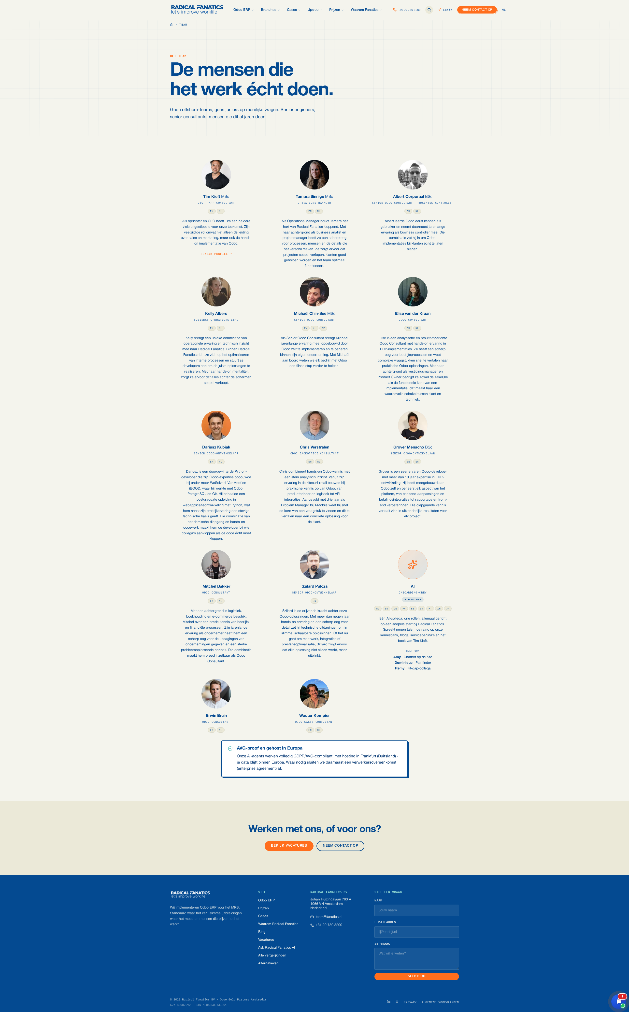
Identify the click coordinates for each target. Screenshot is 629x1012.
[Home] (171, 24)
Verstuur (416, 976)
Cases (263, 916)
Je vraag (382, 943)
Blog (261, 932)
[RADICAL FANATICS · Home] (197, 10)
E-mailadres (385, 922)
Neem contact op (477, 9)
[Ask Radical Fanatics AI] (429, 10)
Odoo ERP (266, 900)
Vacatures (266, 939)
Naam (378, 900)
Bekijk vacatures (289, 845)
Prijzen (263, 908)
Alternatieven (268, 963)
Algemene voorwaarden (440, 1002)
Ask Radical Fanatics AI (276, 947)
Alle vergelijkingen (272, 955)
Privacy (410, 1002)
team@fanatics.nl (329, 917)
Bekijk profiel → (216, 254)
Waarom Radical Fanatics (278, 924)
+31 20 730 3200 (329, 925)
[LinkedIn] (388, 1001)
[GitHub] (397, 1001)
